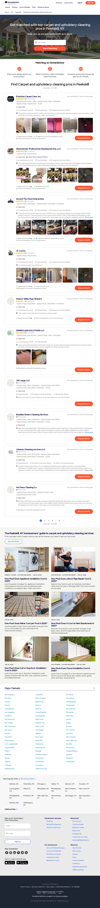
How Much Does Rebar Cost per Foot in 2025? (26, 623)
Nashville (69, 716)
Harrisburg (70, 698)
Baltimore (39, 702)
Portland (69, 695)
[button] (23, 125)
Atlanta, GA (13, 784)
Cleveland (39, 762)
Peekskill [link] (18, 12)
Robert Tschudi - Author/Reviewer (18, 575)
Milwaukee (70, 762)
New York (39, 737)
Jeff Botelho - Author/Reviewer (63, 575)
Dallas (68, 723)
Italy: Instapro (50, 887)
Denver (8, 733)
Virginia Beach (72, 751)
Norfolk (69, 744)
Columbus (39, 765)
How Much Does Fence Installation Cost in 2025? (70, 669)
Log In (80, 3)
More (34, 7)
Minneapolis (40, 716)
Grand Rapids (40, 712)
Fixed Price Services (53, 827)
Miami (7, 751)
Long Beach (9, 709)
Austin (68, 719)
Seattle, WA (14, 803)
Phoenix (8, 698)
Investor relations (78, 860)
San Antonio (71, 737)
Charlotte (39, 744)
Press (74, 857)
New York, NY (84, 789)
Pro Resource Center (54, 854)
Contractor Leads (53, 857)
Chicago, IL (41, 784)
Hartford (8, 737)
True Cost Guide (77, 824)
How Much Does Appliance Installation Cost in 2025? (26, 580)
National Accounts (53, 860)
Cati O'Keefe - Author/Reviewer (63, 664)
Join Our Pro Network (54, 851)
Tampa (7, 758)
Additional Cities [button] (10, 809)
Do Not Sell (51, 892)
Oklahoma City (41, 769)
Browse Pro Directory (54, 824)
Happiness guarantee (79, 867)
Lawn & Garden (25, 7)
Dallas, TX (55, 784)
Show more (89, 217)
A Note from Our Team (80, 837)
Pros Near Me (76, 834)
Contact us (76, 863)
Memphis (69, 712)
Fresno (7, 705)
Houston (69, 733)
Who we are (76, 851)
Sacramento (10, 719)
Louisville (39, 695)
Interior (7, 7)
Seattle (69, 755)
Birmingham (9, 695)
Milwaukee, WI (43, 789)
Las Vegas (39, 730)
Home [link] (7, 12)
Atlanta (7, 762)
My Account (76, 821)
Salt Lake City (71, 740)
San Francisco (10, 726)
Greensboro (40, 748)
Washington (9, 740)
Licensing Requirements (80, 840)
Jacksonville (9, 748)
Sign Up (90, 3)
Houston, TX (84, 784)
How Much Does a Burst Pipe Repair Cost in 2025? (71, 580)
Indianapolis (9, 769)
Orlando (8, 755)
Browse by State (27, 779)
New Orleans (40, 698)
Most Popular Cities (10, 779)
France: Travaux (25, 887)
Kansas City (40, 723)
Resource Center (78, 827)
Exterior (15, 7)
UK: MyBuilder (76, 887)
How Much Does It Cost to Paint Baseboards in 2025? (72, 624)
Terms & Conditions (62, 896)
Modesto (8, 716)
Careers (75, 854)
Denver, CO (69, 784)
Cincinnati (39, 758)
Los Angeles (9, 712)
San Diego (9, 723)
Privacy (39, 892)
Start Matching (50, 48)
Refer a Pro (76, 831)
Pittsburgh (70, 705)
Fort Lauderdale (11, 744)
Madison (69, 758)
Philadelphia (71, 702)
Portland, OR (28, 796)
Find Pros (50, 821)
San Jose (8, 730)
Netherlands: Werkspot (63, 887)
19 (59, 520)
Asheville (39, 740)
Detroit (38, 709)
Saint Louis (39, 726)
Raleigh (38, 751)
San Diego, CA (70, 796)
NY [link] (12, 12)
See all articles (13, 541)
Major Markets (12, 688)
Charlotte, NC (28, 784)
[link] (50, 100)
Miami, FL (27, 789)
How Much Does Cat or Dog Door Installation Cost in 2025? (25, 669)
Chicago (8, 765)
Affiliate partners (78, 870)
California (44, 892)
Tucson (7, 702)
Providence (70, 709)
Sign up (18, 842)
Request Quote (84, 138)
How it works (76, 848)
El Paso (69, 726)
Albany (38, 733)
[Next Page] (63, 520)
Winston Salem (41, 755)
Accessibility (60, 892)
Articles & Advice (43, 7)
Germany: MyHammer (38, 887)
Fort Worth (70, 730)
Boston (38, 705)
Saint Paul (39, 719)
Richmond (70, 748)
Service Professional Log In (56, 848)
